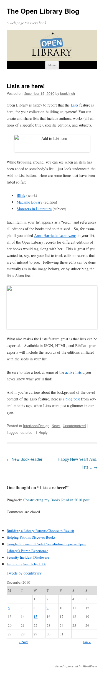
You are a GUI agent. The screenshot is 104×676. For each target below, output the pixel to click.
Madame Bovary (29, 202)
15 (35, 616)
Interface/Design (36, 425)
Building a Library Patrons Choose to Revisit (40, 530)
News (56, 425)
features (25, 432)
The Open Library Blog (43, 11)
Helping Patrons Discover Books (31, 537)
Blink (21, 195)
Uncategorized (74, 425)
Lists (74, 105)
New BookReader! (25, 459)
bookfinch (67, 93)
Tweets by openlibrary (24, 573)
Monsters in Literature (34, 208)
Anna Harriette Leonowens (55, 235)
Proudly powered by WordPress (76, 666)
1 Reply (41, 432)
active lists (73, 372)
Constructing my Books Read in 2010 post (56, 499)
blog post (72, 399)
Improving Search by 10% (26, 563)
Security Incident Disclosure (28, 557)
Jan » (87, 641)
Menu (52, 65)
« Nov (23, 641)
